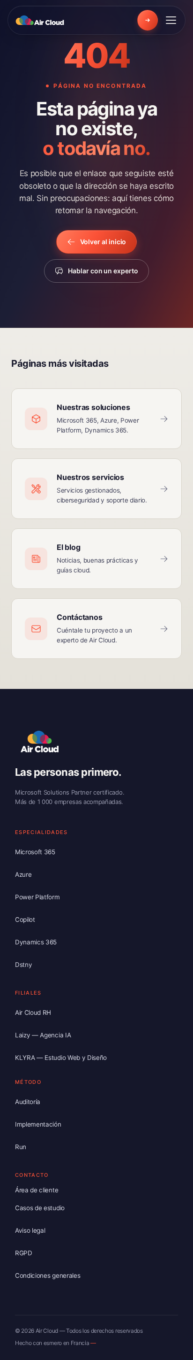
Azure (23, 874)
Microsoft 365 (35, 852)
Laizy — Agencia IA (43, 1035)
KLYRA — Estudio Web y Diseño (61, 1057)
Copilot (25, 919)
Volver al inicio (103, 242)
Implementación (38, 1124)
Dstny (23, 964)
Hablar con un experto (103, 271)
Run (20, 1147)
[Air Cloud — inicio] (41, 20)
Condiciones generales (47, 1275)
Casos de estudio (40, 1208)
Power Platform (37, 897)
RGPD (23, 1253)
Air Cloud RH (33, 1012)
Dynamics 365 (36, 942)
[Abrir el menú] (171, 20)
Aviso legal (30, 1230)
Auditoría (27, 1101)
